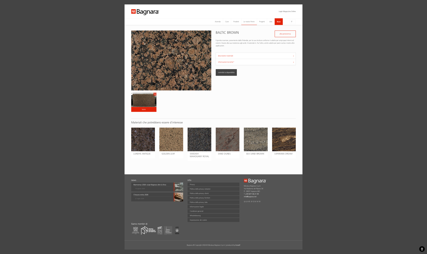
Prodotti (236, 22)
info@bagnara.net (250, 197)
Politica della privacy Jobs (198, 202)
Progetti (262, 22)
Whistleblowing (195, 215)
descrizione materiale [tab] (225, 56)
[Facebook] (245, 207)
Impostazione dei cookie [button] (198, 220)
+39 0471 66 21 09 (252, 194)
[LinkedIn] (254, 207)
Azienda (218, 22)
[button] (152, 187)
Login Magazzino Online (287, 11)
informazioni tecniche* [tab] (226, 62)
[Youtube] (258, 207)
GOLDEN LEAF (168, 153)
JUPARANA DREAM (283, 153)
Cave (227, 22)
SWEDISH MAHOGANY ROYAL (199, 155)
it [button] (291, 22)
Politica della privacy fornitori (200, 198)
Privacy (192, 184)
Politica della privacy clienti (199, 193)
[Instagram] (249, 207)
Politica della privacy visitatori (200, 189)
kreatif (238, 245)
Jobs (270, 22)
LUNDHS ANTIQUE (142, 153)
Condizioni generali (196, 211)
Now (279, 22)
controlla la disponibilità (226, 72)
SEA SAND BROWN (255, 153)
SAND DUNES (224, 153)
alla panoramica (285, 34)
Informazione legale (197, 207)
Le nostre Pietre (249, 22)
